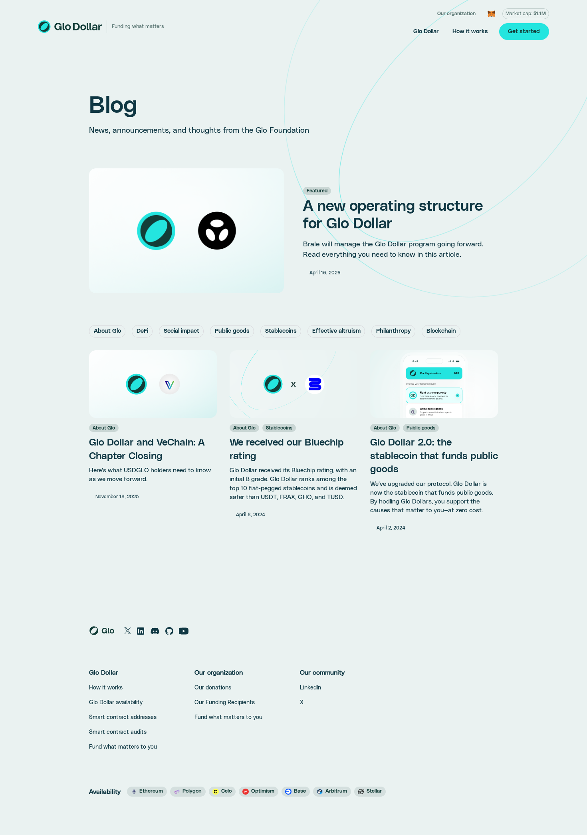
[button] (456, 14)
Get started (524, 31)
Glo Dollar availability (116, 702)
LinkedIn (310, 688)
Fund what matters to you (123, 747)
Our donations (212, 688)
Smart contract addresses (123, 717)
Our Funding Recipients (224, 702)
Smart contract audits (118, 732)
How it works (470, 31)
